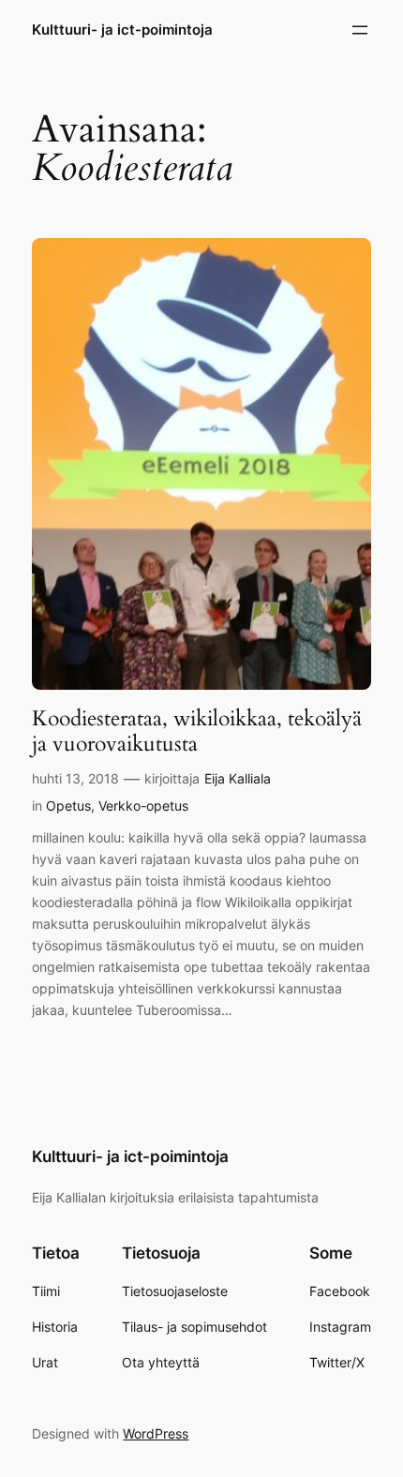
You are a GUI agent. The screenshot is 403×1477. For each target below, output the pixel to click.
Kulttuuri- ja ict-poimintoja (122, 30)
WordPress (155, 1433)
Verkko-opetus (143, 805)
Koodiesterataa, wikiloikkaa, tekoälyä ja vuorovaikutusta (197, 731)
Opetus (68, 805)
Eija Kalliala (237, 778)
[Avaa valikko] (360, 30)
